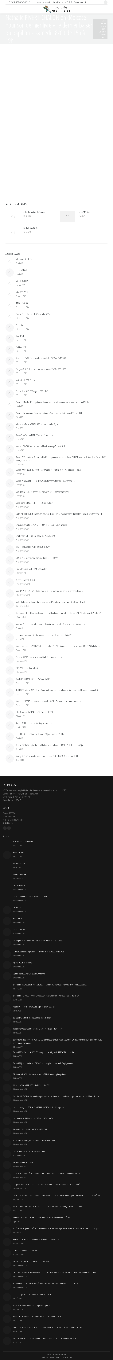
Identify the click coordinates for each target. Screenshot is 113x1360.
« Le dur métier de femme (34, 212)
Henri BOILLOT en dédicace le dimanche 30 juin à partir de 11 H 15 (40, 734)
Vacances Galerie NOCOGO (25, 579)
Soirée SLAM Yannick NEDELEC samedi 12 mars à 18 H (35, 435)
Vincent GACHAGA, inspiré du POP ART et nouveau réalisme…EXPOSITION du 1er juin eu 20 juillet (50, 745)
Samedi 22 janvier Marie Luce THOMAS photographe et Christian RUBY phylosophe (45, 480)
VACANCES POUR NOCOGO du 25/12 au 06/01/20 (33, 679)
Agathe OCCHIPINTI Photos (25, 380)
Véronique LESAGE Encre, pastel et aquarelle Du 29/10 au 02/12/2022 (41, 358)
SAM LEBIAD (20, 336)
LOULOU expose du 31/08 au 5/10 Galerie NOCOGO (34, 712)
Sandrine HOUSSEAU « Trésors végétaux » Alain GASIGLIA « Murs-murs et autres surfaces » (48, 701)
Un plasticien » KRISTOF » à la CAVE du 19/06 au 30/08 (35, 535)
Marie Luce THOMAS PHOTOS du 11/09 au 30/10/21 (34, 502)
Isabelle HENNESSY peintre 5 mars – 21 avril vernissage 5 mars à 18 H (40, 446)
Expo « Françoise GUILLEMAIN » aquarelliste (32, 568)
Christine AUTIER (21, 347)
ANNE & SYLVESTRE (22, 292)
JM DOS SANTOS (22, 303)
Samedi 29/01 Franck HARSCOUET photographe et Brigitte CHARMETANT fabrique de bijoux (48, 469)
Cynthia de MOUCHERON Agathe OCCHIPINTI (32, 391)
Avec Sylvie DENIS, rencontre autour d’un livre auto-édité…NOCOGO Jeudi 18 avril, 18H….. (48, 756)
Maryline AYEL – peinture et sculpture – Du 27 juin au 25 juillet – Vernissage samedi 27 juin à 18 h (51, 624)
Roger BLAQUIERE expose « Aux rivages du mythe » (34, 723)
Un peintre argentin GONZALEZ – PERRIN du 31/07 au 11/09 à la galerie (41, 524)
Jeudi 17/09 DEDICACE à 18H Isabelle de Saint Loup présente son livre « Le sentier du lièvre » (49, 590)
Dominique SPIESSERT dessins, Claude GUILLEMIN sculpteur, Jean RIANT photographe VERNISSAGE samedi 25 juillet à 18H (59, 613)
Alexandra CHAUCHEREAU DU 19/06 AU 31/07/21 (33, 546)
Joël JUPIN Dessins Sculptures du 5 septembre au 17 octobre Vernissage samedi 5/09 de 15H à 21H (51, 601)
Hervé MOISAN (84, 212)
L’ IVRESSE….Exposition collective (27, 668)
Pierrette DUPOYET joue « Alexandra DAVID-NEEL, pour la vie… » (39, 657)
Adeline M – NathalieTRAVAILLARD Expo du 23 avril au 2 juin (37, 424)
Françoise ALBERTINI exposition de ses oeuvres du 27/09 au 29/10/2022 (41, 369)
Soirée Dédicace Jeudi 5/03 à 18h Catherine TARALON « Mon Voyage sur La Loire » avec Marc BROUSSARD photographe (59, 646)
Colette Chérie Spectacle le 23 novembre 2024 (32, 314)
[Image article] (13, 216)
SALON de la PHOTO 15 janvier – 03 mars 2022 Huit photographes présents (42, 491)
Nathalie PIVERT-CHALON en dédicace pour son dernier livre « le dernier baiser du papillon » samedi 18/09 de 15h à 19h (59, 513)
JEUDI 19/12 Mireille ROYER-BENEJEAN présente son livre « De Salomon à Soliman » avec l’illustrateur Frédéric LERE (57, 690)
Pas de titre (20, 325)
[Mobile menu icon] (4, 9)
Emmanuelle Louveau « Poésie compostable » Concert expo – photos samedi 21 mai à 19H (49, 413)
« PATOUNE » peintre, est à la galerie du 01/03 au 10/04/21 (37, 557)
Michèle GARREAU (30, 228)
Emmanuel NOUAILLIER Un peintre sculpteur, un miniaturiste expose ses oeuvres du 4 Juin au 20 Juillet (52, 402)
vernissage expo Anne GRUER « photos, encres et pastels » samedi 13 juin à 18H (44, 635)
